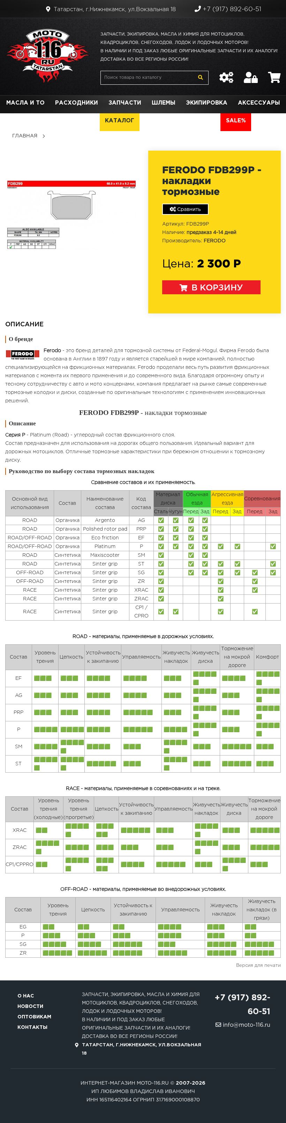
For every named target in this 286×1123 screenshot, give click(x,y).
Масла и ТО (25, 103)
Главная (24, 136)
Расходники (76, 103)
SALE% (236, 120)
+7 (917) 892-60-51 (231, 9)
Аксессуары (259, 103)
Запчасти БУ (166, 120)
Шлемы (163, 103)
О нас (25, 996)
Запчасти (124, 103)
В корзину (216, 288)
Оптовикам (34, 1017)
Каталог (119, 120)
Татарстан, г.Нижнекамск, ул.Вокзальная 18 (114, 9)
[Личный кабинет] (251, 74)
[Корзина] (274, 74)
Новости (30, 1006)
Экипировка (206, 103)
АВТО (206, 120)
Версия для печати (258, 966)
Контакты (32, 1027)
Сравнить (188, 209)
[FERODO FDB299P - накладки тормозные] (71, 215)
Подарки (55, 120)
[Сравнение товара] (226, 74)
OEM (87, 120)
